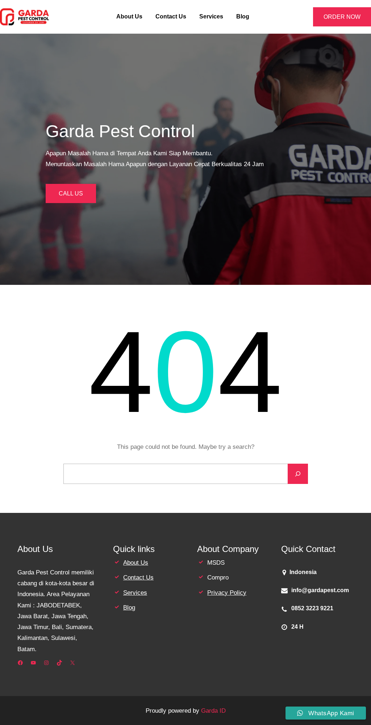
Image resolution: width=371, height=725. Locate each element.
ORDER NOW (342, 17)
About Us (135, 562)
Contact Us (138, 577)
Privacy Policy (226, 592)
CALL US (71, 193)
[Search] (298, 474)
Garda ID (213, 710)
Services (135, 592)
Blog (129, 607)
